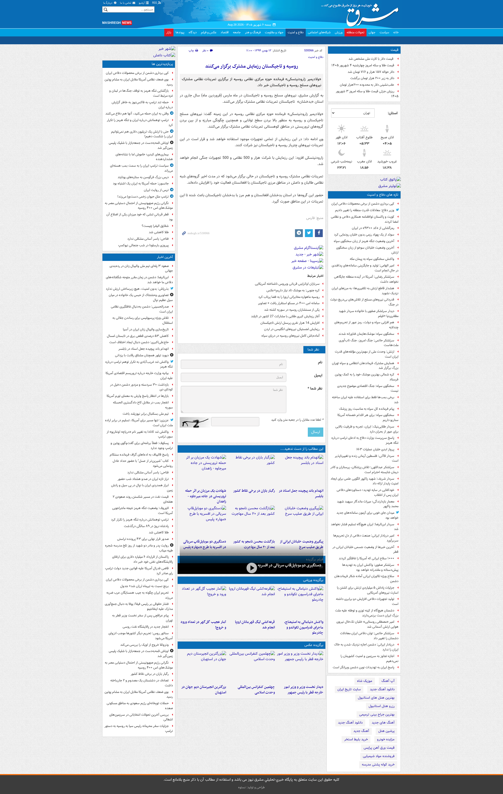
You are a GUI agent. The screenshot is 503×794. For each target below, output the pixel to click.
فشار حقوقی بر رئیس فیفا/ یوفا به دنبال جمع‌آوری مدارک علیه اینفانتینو (139, 606)
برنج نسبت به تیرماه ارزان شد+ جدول (144, 586)
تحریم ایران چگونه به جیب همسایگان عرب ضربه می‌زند (139, 595)
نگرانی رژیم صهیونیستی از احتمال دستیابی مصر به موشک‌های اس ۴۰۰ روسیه (139, 206)
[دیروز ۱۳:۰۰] (251, 666)
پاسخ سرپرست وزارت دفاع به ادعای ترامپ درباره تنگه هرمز (364, 440)
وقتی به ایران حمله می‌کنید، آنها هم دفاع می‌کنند (137, 113)
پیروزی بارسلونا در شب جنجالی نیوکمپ (143, 245)
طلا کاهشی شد (159, 232)
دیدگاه (193, 32)
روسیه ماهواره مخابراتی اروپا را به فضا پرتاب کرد (289, 296)
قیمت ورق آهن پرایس (379, 748)
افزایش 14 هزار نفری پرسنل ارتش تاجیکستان (290, 322)
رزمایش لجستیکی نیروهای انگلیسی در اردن (292, 329)
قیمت (394, 50)
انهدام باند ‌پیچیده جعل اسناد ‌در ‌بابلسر (301, 493)
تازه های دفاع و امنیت (382, 195)
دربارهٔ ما (108, 3)
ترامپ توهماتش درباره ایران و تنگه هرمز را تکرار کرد (140, 123)
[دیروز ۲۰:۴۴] (203, 470)
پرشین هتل (386, 731)
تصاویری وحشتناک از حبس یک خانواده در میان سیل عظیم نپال (141, 298)
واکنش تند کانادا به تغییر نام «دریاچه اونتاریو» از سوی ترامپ (140, 434)
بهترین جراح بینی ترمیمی (377, 714)
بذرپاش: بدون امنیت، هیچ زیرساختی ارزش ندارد (137, 288)
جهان (372, 32)
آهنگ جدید (361, 731)
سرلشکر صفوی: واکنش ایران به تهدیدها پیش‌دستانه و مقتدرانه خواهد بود (370, 567)
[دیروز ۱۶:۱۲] (251, 521)
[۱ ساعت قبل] (300, 470)
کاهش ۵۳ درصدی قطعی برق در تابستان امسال (138, 335)
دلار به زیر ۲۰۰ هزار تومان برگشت (372, 78)
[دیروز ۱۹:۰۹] (300, 521)
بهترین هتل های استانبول (376, 697)
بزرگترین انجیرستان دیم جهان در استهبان (203, 690)
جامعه (237, 32)
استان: (392, 113)
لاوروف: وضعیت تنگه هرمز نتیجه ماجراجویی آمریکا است (142, 511)
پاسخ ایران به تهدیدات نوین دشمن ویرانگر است (363, 667)
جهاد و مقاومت (274, 32)
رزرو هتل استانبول (382, 706)
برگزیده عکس (313, 645)
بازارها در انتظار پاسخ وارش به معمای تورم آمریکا (138, 395)
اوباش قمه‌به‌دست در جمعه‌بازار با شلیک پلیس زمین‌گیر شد (141, 145)
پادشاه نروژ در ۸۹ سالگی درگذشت (146, 526)
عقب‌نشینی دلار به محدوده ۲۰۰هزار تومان (367, 84)
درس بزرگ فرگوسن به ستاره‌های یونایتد (143, 177)
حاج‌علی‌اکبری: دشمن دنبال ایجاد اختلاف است (139, 342)
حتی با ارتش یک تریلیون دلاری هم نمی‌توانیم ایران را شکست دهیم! (142, 134)
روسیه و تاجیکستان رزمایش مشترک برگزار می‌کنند (251, 66)
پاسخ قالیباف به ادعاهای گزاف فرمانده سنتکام (139, 454)
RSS (155, 3)
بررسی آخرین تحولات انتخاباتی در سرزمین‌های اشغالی (141, 717)
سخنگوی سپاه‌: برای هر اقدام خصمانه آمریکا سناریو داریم (367, 418)
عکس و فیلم (208, 32)
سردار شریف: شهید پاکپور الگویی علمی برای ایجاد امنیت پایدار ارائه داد (364, 481)
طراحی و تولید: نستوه (251, 787)
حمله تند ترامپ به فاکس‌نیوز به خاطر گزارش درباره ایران (142, 105)
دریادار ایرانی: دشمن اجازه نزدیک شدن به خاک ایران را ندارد (366, 647)
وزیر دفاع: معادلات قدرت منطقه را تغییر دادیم (364, 210)
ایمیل (318, 375)
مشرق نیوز (361, 13)
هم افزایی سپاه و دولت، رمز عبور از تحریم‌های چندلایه (366, 325)
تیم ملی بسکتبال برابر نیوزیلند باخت (146, 413)
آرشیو (142, 3)
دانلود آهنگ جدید (382, 689)
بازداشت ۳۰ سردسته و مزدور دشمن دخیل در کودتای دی (141, 387)
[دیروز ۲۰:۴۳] (251, 601)
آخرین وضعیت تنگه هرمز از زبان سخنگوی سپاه (364, 241)
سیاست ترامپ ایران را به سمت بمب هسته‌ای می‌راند (141, 168)
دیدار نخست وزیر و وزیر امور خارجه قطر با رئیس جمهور (303, 690)
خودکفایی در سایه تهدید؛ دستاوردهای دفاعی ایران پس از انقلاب (367, 492)
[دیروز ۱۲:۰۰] (203, 666)
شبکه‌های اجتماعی (319, 32)
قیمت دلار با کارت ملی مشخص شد (371, 58)
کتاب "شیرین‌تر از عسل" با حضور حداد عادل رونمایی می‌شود (143, 463)
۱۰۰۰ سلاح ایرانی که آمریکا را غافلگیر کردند (366, 558)
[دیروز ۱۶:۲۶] (251, 568)
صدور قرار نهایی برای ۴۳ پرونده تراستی (143, 538)
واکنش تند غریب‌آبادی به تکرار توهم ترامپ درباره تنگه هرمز (139, 364)
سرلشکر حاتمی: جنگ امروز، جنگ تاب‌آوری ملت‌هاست (368, 343)
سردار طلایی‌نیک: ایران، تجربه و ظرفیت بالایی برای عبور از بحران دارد (366, 429)
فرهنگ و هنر (253, 32)
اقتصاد (225, 32)
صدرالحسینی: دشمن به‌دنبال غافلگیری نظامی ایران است (142, 309)
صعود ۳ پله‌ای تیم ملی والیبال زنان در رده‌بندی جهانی (141, 268)
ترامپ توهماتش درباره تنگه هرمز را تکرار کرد (140, 519)
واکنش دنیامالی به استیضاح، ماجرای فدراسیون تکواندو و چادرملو (303, 627)
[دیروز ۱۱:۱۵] (203, 601)
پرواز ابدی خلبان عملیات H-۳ (375, 449)
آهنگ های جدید (383, 722)
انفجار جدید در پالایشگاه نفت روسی (146, 626)
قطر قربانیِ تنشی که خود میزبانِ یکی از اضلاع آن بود (139, 217)
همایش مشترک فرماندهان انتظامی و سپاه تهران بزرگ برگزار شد (365, 366)
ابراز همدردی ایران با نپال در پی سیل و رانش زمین (142, 488)
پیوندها (180, 32)
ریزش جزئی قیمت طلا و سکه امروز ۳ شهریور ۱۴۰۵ (367, 94)
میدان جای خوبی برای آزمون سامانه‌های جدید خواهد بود (367, 515)
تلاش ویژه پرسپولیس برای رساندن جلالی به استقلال (142, 320)
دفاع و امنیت (296, 32)
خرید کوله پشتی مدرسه (378, 764)
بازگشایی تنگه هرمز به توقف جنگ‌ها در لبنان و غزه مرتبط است (141, 93)
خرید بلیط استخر (356, 739)
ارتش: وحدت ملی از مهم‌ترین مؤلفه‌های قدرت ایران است (366, 354)
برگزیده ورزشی (313, 580)
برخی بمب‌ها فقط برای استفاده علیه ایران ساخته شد (365, 400)
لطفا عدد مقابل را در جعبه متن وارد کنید (297, 420)
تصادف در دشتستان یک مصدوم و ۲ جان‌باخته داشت (141, 683)
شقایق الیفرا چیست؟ (155, 225)
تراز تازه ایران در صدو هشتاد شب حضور (143, 479)
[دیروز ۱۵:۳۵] (203, 521)
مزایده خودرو (386, 739)
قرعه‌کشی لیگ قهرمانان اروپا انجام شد (255, 625)
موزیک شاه (364, 681)
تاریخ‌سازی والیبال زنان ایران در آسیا (146, 329)
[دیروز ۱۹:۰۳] (300, 666)
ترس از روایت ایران (156, 190)
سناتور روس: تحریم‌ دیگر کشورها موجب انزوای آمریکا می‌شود (140, 636)
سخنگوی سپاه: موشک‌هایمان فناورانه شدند (366, 333)
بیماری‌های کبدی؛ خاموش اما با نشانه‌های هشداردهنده (144, 157)
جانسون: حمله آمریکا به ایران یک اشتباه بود (141, 183)
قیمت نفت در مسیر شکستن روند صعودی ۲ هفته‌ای (143, 499)
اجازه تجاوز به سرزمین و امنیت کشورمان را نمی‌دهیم (369, 659)
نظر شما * (315, 388)
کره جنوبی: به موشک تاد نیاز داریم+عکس (293, 290)
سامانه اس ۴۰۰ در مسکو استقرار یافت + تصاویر (289, 303)
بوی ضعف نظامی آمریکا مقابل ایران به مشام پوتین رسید (139, 82)
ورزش (338, 32)
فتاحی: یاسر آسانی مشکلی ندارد (148, 238)
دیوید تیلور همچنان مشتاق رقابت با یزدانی (142, 355)
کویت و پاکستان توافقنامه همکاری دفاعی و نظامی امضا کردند (364, 219)
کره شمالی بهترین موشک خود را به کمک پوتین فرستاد (366, 377)
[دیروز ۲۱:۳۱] (300, 601)
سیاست (384, 32)
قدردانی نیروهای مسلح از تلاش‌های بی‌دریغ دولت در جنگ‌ (364, 302)
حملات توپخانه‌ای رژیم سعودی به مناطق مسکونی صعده (140, 706)
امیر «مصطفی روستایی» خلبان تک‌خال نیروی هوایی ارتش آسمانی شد (367, 624)
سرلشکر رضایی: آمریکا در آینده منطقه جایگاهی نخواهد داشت (366, 279)
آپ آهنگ (388, 681)
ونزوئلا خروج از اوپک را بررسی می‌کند (144, 644)
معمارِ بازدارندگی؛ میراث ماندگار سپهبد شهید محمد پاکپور (367, 504)
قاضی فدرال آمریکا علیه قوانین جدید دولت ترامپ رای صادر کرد (139, 571)
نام (320, 362)
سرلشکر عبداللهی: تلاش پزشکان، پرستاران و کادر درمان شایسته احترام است (364, 470)
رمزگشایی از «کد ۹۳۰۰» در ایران (373, 228)
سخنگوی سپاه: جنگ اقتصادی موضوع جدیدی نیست (367, 388)
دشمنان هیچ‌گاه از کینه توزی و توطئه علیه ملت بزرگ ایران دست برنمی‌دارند (366, 613)
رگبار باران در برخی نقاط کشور (254, 491)
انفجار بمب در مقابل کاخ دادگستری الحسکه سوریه (143, 405)
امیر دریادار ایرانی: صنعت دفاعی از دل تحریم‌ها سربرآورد (365, 538)
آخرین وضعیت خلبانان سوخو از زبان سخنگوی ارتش (367, 250)
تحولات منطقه (355, 32)
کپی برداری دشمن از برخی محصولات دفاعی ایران (362, 203)
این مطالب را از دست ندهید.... (301, 449)
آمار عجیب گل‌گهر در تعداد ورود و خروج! (203, 625)
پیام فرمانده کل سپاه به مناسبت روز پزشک (366, 408)
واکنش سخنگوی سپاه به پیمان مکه (372, 258)
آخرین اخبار (165, 257)
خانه (396, 32)
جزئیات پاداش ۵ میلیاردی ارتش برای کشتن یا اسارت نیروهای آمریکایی (367, 590)
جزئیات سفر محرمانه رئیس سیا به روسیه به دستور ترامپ (139, 728)
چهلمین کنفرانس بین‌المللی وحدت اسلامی (256, 690)
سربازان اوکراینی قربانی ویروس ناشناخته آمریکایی (287, 283)
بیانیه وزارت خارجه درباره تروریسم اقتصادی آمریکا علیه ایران (139, 376)
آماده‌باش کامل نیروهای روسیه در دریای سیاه (290, 335)
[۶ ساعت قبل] (251, 470)
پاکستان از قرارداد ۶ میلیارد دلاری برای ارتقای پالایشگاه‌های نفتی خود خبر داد (142, 559)
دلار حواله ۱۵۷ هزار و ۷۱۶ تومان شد (371, 71)
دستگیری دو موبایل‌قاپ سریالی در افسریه (289, 565)
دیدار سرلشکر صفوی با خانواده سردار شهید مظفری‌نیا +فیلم (368, 314)
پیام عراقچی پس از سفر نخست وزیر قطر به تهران (142, 618)
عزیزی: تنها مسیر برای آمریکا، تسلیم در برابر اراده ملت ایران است (139, 423)
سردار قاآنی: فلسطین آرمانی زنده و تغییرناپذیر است (366, 458)
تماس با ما (126, 3)
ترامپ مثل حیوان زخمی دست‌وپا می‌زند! (143, 196)
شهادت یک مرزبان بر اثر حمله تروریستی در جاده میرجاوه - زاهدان (205, 496)
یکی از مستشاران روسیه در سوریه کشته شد (292, 309)
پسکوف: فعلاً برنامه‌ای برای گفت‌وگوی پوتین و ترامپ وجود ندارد (142, 446)
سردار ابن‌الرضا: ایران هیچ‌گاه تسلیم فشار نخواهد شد (364, 527)
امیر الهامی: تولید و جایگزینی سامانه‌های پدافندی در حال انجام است (365, 268)
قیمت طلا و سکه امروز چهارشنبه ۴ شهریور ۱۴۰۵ (362, 65)
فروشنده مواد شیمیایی (379, 756)
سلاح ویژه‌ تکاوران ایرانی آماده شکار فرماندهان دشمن (366, 579)
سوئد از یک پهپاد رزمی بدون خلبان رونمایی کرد (364, 234)
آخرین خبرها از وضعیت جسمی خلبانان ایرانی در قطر (365, 550)
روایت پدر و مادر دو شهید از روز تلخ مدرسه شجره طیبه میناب (139, 548)
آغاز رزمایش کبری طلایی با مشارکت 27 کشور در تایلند (285, 316)
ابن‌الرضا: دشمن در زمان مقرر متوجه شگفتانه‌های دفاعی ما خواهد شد (139, 280)
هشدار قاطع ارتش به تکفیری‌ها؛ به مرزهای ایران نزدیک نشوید (365, 291)
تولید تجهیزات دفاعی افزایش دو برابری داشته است (367, 601)
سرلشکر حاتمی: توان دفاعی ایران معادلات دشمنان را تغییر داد (369, 636)
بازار (168, 32)
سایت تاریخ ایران (349, 689)
